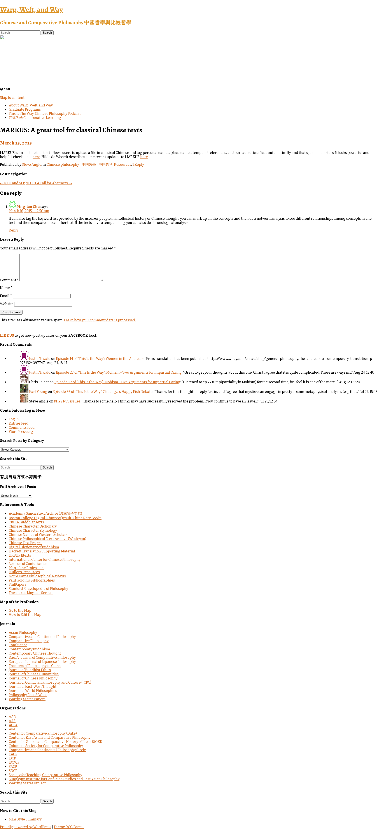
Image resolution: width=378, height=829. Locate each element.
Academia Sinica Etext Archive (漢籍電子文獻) (45, 513)
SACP (13, 767)
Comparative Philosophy (29, 641)
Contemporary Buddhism (29, 649)
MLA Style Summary (25, 819)
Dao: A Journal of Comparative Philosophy (42, 657)
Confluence (18, 645)
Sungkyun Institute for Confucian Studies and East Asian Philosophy (64, 779)
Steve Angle (31, 164)
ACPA (13, 725)
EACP (13, 754)
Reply (13, 230)
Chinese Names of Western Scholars (38, 535)
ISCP (12, 758)
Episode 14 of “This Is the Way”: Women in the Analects (100, 359)
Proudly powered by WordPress (25, 827)
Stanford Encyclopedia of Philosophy (38, 589)
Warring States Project (27, 783)
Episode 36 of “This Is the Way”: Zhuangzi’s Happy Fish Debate (102, 392)
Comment (9, 280)
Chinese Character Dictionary (33, 526)
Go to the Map (20, 610)
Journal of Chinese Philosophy (33, 678)
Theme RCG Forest (69, 827)
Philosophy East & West (28, 695)
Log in (14, 419)
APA (12, 729)
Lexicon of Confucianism (29, 564)
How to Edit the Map (25, 615)
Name (6, 288)
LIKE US (7, 335)
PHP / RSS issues (67, 401)
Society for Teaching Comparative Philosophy (45, 775)
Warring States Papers (27, 699)
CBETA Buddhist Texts (26, 522)
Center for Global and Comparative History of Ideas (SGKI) (55, 742)
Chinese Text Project (25, 543)
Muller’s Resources (24, 572)
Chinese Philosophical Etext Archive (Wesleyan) (47, 539)
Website (7, 304)
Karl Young (38, 392)
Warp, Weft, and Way (31, 9)
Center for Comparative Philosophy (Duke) (43, 733)
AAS (12, 721)
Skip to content (12, 98)
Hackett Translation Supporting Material (42, 551)
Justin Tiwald (40, 359)
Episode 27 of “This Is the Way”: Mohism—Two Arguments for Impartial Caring (119, 372)
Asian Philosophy (23, 632)
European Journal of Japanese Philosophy (42, 662)
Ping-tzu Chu (28, 207)
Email (6, 296)
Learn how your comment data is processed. (100, 320)
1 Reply (138, 164)
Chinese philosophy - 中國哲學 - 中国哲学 (80, 164)
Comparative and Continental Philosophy (42, 637)
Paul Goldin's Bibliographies (32, 580)
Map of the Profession (26, 568)
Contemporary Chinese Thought (35, 653)
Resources (122, 164)
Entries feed (18, 423)
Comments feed (22, 427)
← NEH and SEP (12, 183)
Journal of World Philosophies (33, 691)
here (36, 157)
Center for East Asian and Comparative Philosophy (49, 737)
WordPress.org (21, 432)
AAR (12, 717)
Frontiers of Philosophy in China (35, 666)
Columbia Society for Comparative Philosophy (46, 746)
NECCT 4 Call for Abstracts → (49, 183)
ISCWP (14, 762)
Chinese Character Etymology (33, 530)
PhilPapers (17, 584)
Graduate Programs (25, 109)
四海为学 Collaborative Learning (35, 118)
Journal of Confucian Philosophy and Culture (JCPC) (50, 682)
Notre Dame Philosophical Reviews (37, 576)
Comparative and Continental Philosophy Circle (47, 750)
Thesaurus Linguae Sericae (31, 593)
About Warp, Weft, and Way (31, 105)
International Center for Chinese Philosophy (44, 559)
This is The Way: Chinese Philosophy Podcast (45, 113)
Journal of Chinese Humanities (34, 674)
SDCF (13, 771)
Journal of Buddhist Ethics (30, 670)
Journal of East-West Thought (32, 686)
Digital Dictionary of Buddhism (34, 547)
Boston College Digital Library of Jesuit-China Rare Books (55, 518)
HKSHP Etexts (20, 555)
